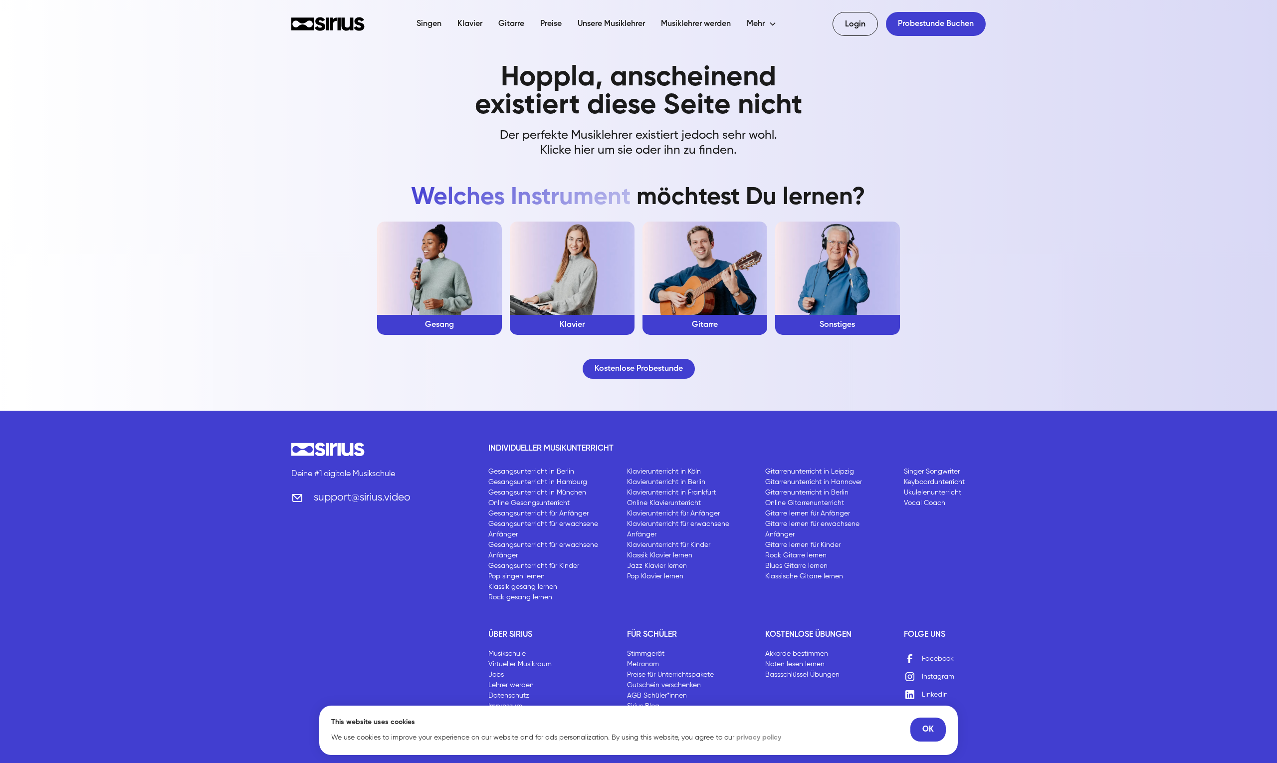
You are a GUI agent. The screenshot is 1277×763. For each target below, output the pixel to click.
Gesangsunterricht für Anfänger (538, 513)
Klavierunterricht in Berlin (666, 482)
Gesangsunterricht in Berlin (531, 471)
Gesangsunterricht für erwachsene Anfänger (543, 529)
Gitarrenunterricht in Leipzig (809, 471)
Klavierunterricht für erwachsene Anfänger (678, 529)
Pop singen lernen (516, 576)
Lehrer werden (511, 685)
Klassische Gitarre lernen (804, 576)
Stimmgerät (645, 653)
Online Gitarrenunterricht (804, 503)
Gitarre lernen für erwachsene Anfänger (812, 529)
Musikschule (507, 653)
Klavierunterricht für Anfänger (673, 513)
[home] (328, 24)
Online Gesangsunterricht (529, 503)
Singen (429, 24)
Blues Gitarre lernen (796, 565)
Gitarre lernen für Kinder (803, 544)
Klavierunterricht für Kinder (668, 544)
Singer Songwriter (932, 471)
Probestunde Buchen (936, 24)
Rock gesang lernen (520, 597)
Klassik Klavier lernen (659, 555)
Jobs (496, 674)
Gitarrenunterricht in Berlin (807, 492)
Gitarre (511, 24)
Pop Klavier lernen (655, 576)
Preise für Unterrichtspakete (670, 674)
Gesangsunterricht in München (537, 492)
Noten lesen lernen (795, 664)
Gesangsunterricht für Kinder (533, 565)
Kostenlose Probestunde (639, 369)
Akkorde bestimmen (796, 653)
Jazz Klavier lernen (657, 565)
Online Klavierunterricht (664, 503)
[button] (762, 24)
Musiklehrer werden (696, 24)
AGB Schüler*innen (657, 695)
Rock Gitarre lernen (796, 555)
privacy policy (758, 737)
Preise (551, 24)
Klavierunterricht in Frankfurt (671, 492)
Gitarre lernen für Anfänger (807, 513)
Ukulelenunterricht (932, 492)
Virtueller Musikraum (520, 664)
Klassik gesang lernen (522, 586)
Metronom (643, 664)
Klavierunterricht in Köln (664, 471)
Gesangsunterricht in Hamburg (537, 482)
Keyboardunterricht (934, 482)
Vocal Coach (924, 503)
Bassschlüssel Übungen (802, 674)
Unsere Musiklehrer (611, 24)
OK (928, 730)
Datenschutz (508, 695)
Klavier (469, 24)
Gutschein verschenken (664, 685)
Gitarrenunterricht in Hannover (813, 482)
